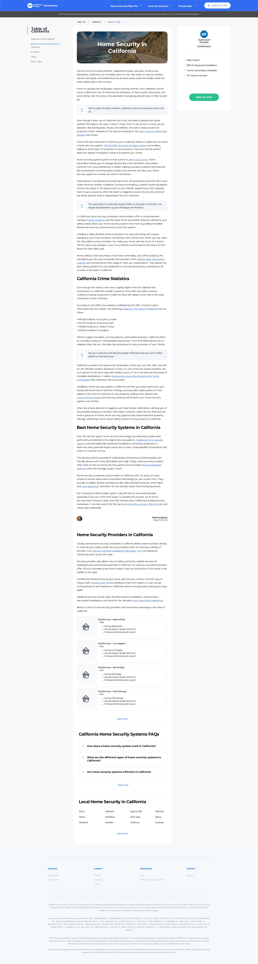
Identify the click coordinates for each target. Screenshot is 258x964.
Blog (142, 875)
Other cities (36, 61)
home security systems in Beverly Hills (142, 504)
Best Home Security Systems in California (45, 45)
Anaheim (109, 822)
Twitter (97, 884)
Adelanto (109, 811)
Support (190, 875)
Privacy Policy (53, 875)
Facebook (98, 880)
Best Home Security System (152, 880)
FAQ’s (33, 56)
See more (122, 719)
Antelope (159, 822)
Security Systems (158, 6)
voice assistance (90, 486)
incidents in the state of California (139, 308)
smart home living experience (147, 600)
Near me (81, 22)
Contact (97, 875)
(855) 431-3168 (204, 97)
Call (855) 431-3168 (219, 5)
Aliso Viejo (135, 817)
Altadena (83, 822)
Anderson (134, 822)
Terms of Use (53, 880)
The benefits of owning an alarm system (125, 145)
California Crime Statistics (43, 39)
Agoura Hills (136, 811)
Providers (35, 52)
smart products (96, 220)
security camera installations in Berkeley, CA (116, 550)
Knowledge (185, 6)
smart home (141, 159)
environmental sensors (89, 397)
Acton (82, 811)
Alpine (158, 817)
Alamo (82, 817)
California (96, 22)
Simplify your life (100, 582)
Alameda (159, 811)
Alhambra (110, 817)
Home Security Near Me (124, 6)
